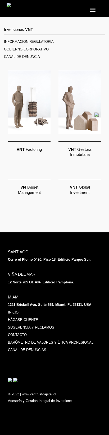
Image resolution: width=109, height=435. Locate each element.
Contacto (17, 335)
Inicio (13, 312)
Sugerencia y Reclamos (31, 327)
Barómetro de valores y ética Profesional (50, 342)
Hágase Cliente (23, 320)
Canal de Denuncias (27, 350)
